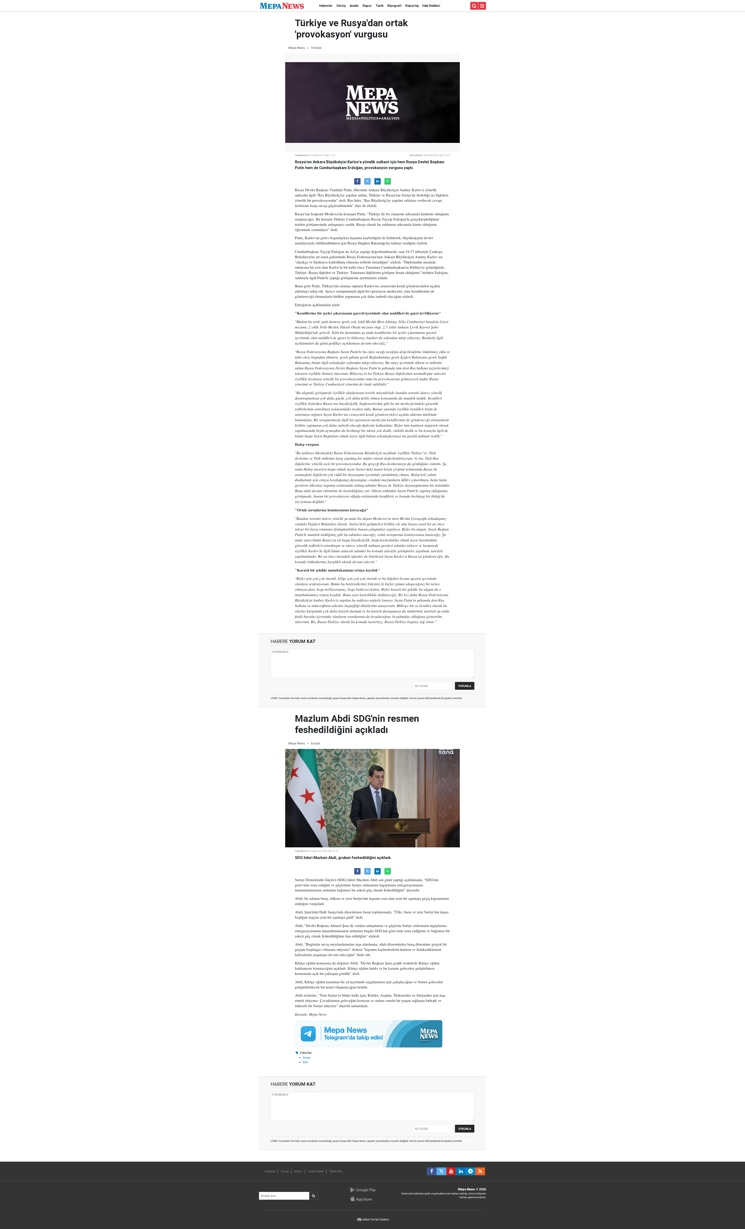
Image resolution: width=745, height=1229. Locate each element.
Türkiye (316, 48)
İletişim (298, 1171)
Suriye (315, 743)
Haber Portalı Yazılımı (376, 1219)
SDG (305, 1062)
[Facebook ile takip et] (432, 1171)
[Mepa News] (282, 5)
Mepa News (296, 48)
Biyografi (394, 6)
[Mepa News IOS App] (363, 1199)
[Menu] (482, 6)
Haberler (326, 6)
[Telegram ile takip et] (470, 1171)
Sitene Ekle (335, 1171)
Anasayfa (270, 1171)
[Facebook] (357, 181)
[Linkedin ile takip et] (461, 1171)
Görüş (341, 6)
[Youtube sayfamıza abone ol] (451, 1171)
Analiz (354, 6)
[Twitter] (367, 181)
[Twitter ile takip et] (441, 1171)
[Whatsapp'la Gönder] (388, 181)
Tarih (380, 6)
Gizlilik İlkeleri (316, 1171)
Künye (285, 1171)
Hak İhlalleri (431, 6)
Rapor (367, 6)
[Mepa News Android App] (363, 1190)
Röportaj (411, 6)
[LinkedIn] (377, 181)
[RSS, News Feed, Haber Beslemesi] (480, 1171)
